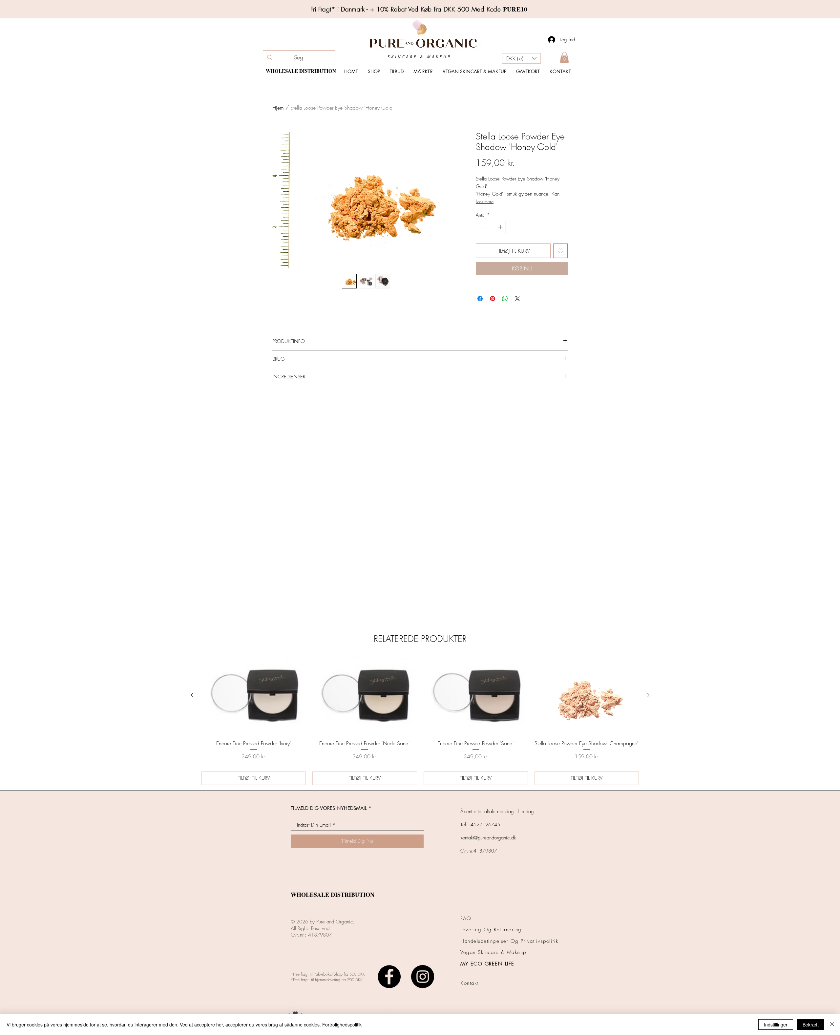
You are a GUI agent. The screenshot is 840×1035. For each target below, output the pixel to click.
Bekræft (811, 1024)
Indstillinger (776, 1024)
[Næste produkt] (648, 672)
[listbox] (521, 58)
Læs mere (485, 201)
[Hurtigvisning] (253, 672)
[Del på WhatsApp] (505, 299)
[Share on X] (517, 299)
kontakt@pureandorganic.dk (488, 814)
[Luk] (832, 1024)
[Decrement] (481, 227)
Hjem (278, 107)
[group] (420, 697)
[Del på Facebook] (480, 299)
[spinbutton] (491, 227)
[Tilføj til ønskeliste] (560, 250)
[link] (564, 57)
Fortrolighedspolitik (342, 1024)
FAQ (466, 895)
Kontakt (469, 960)
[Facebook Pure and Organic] (389, 953)
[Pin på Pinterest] (492, 299)
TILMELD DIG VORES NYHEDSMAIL (329, 784)
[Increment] (501, 227)
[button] (521, 58)
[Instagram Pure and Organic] (422, 953)
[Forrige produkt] (192, 672)
